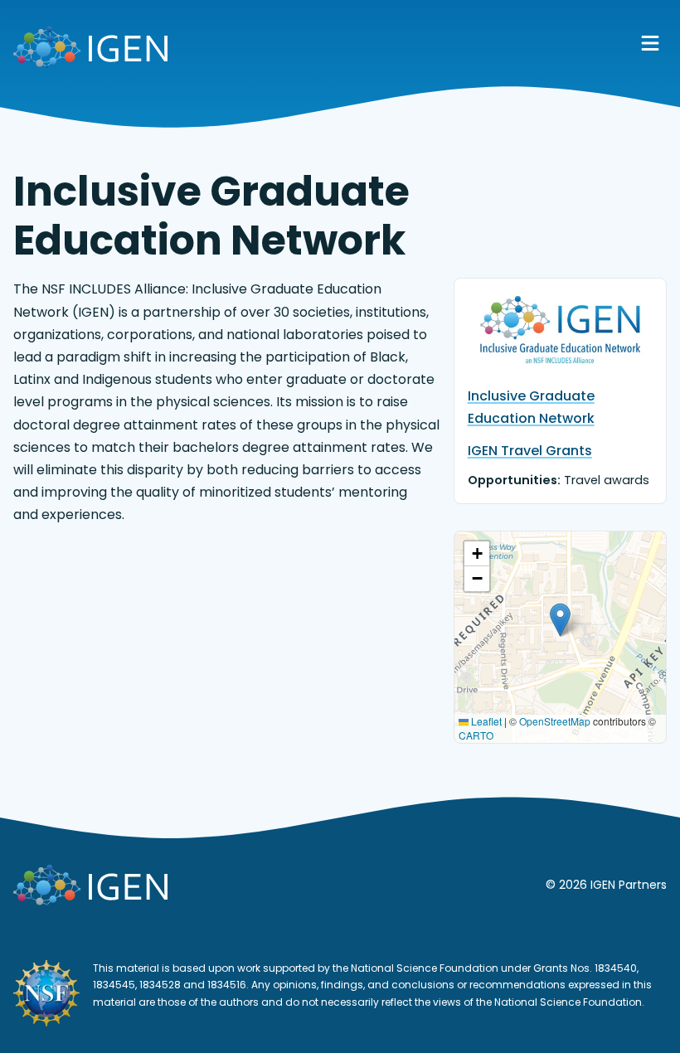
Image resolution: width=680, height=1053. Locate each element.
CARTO (476, 735)
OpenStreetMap (554, 721)
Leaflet (485, 721)
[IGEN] (90, 51)
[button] (560, 620)
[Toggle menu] (650, 43)
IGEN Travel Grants (530, 450)
